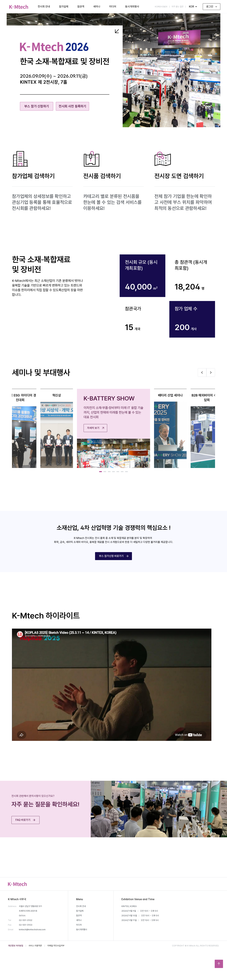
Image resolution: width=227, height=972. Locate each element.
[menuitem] (19, 6)
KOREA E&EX (161, 6)
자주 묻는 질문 (177, 6)
